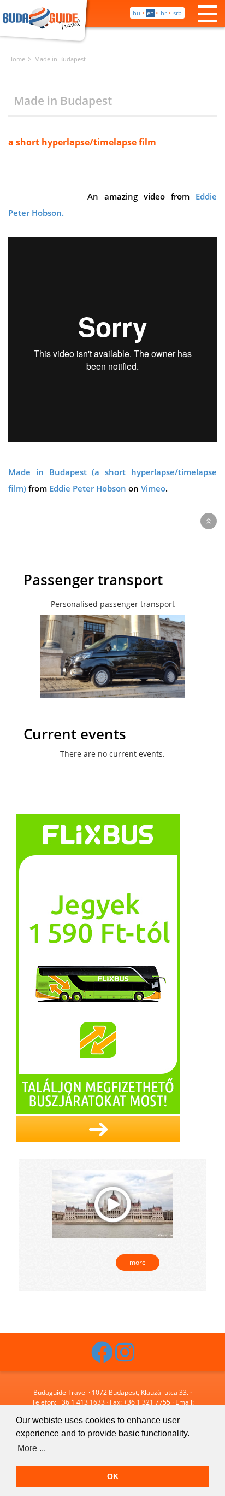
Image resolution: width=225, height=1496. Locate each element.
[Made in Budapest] (112, 1203)
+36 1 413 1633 (81, 1402)
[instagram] (124, 1357)
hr (164, 13)
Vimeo (153, 488)
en (150, 13)
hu (136, 13)
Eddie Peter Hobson (87, 488)
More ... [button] (31, 1448)
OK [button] (113, 1476)
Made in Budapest (60, 59)
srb (177, 13)
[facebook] (102, 1357)
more (137, 1262)
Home (16, 59)
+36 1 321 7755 (146, 1402)
